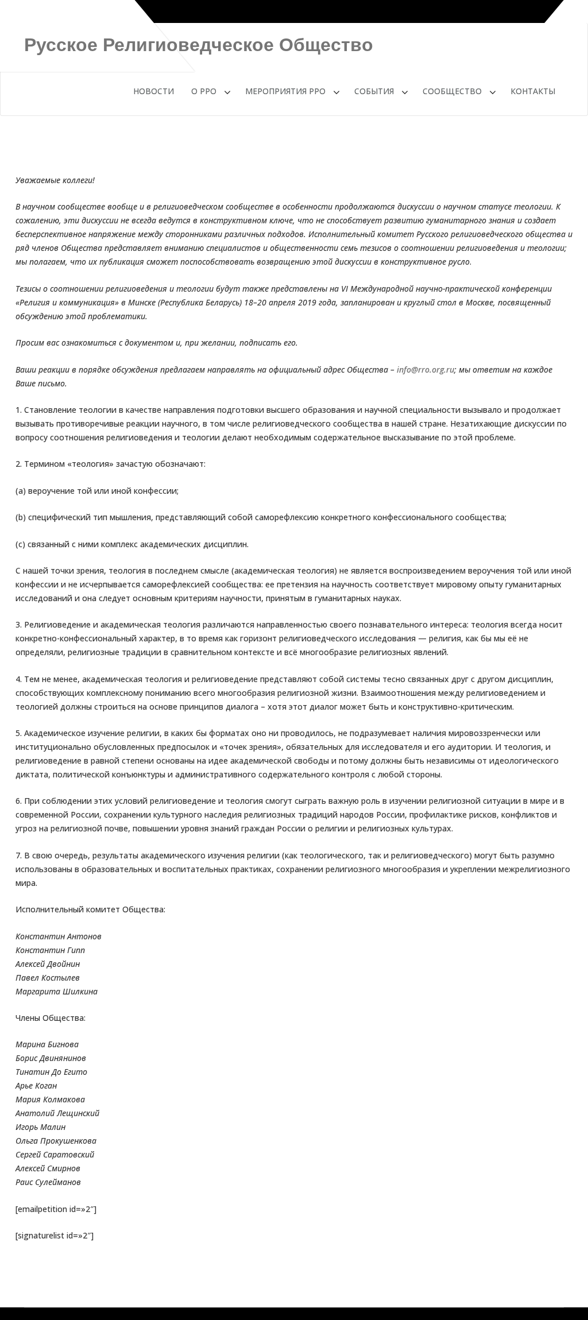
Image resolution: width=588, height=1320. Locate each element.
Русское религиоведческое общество (198, 44)
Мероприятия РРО (285, 91)
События (374, 91)
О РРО (203, 91)
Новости (153, 91)
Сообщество (452, 91)
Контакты (532, 91)
